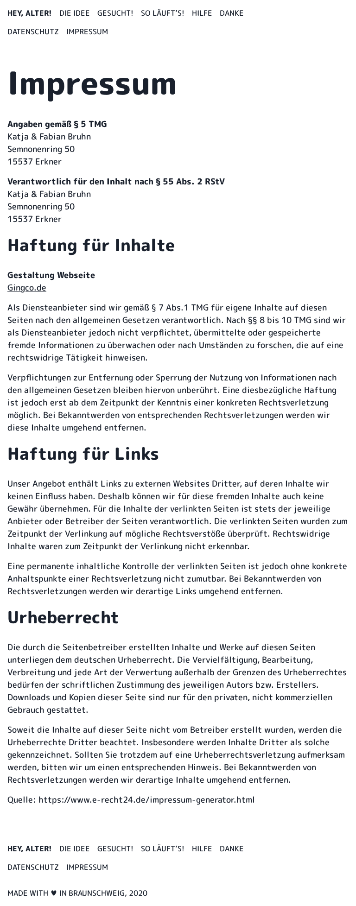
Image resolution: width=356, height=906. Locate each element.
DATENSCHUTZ (33, 31)
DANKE (232, 13)
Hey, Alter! (29, 13)
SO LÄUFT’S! (162, 13)
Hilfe (202, 13)
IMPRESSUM (87, 31)
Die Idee (74, 13)
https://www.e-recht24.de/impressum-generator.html (146, 799)
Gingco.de (26, 287)
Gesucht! (115, 13)
